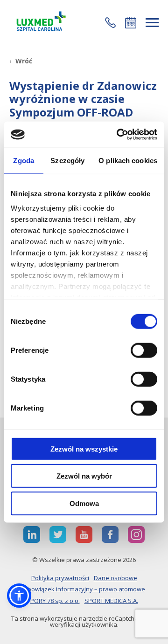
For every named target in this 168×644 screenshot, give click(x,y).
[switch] (144, 350)
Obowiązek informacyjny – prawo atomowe (84, 589)
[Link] (39, 22)
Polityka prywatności (60, 578)
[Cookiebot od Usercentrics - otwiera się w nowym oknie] (118, 135)
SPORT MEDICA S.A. (111, 600)
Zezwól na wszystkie (84, 448)
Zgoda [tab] (23, 160)
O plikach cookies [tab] (127, 160)
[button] (110, 22)
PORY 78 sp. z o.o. (55, 600)
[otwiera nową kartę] (31, 534)
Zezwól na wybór (84, 476)
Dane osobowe (115, 578)
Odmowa (84, 503)
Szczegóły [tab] (67, 160)
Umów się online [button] (130, 22)
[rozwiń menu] (152, 22)
